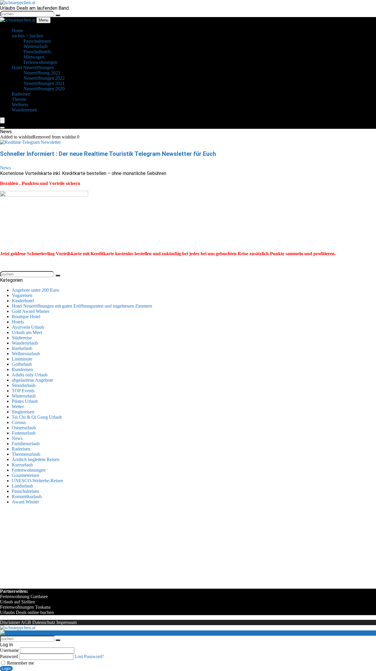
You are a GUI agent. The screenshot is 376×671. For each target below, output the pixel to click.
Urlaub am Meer (27, 332)
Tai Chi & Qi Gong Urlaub (37, 417)
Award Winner (25, 501)
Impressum (66, 622)
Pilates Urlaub (25, 401)
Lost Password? (89, 656)
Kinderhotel (23, 300)
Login (6, 668)
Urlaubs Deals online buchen (27, 612)
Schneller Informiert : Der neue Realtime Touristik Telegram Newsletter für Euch (108, 153)
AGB (26, 622)
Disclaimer (10, 622)
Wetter (18, 406)
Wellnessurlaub (26, 353)
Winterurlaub (24, 395)
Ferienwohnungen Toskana (25, 607)
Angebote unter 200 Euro (35, 290)
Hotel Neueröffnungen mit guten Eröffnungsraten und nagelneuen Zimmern (82, 305)
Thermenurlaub (26, 454)
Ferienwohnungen (29, 470)
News (5, 167)
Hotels (18, 321)
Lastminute (22, 358)
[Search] (2, 127)
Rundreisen (22, 369)
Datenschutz (43, 622)
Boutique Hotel (26, 316)
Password (9, 656)
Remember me (20, 662)
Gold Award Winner (30, 311)
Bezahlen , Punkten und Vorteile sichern (40, 183)
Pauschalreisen (25, 491)
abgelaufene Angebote (32, 380)
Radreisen (21, 448)
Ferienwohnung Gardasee (24, 596)
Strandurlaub (24, 385)
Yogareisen (22, 295)
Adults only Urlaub (30, 374)
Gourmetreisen (25, 475)
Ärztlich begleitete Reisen (35, 459)
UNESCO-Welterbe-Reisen (37, 480)
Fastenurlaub (24, 432)
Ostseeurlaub (24, 427)
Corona (19, 422)
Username (9, 650)
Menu (43, 20)
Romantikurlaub (27, 496)
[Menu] (2, 120)
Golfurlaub (22, 364)
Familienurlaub (26, 443)
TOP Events (23, 390)
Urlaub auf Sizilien (17, 601)
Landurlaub (22, 485)
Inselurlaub (22, 348)
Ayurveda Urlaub (28, 327)
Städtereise (22, 337)
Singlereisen (23, 411)
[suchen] (58, 15)
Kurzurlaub (22, 464)
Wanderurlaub (25, 342)
